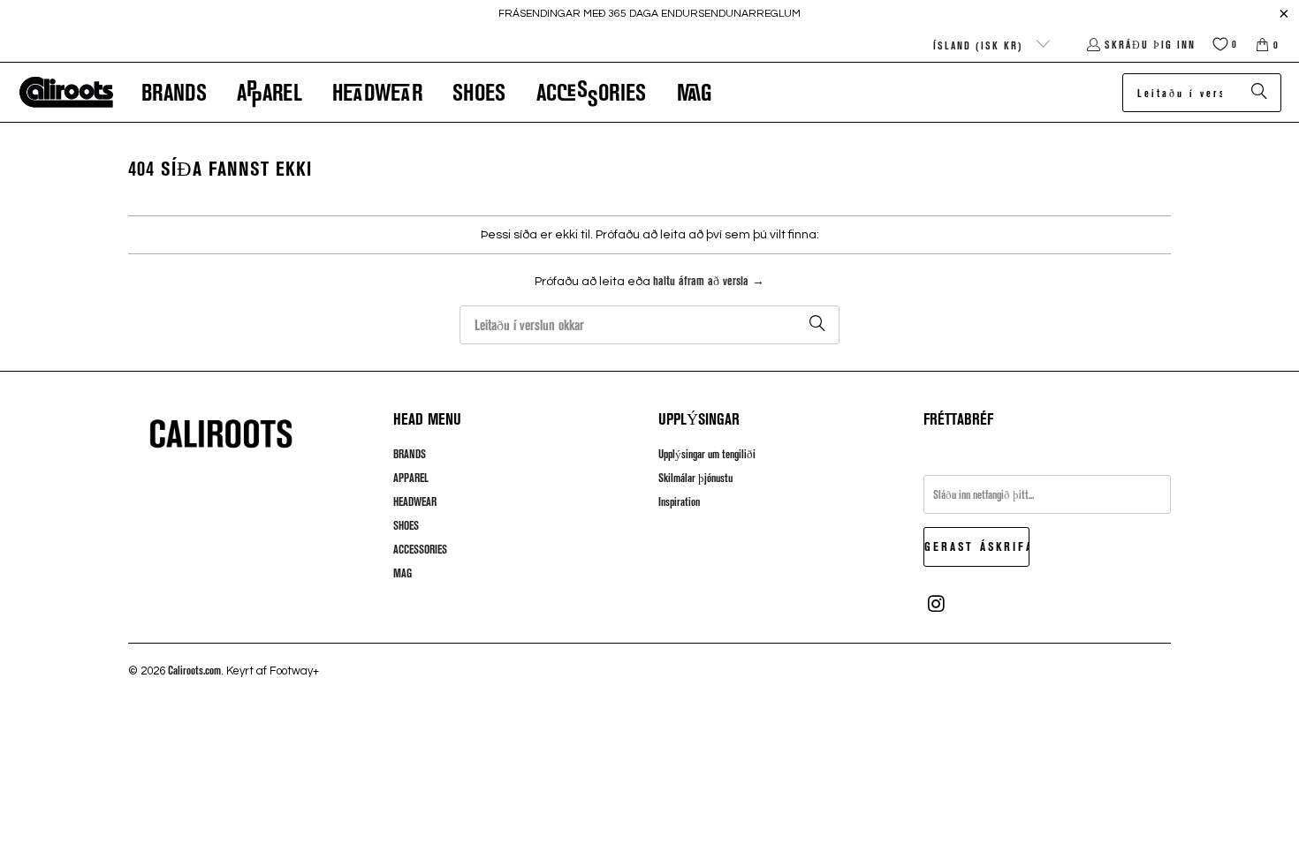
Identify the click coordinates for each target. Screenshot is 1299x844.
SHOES (406, 525)
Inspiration (679, 501)
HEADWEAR (415, 501)
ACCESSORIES (420, 549)
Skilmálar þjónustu (695, 478)
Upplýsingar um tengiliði (707, 454)
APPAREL (411, 478)
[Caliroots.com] (66, 92)
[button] (174, 92)
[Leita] (1259, 92)
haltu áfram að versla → (708, 280)
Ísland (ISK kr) (980, 45)
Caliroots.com (194, 670)
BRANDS (409, 454)
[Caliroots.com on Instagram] (936, 603)
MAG (402, 573)
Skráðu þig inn (1150, 44)
